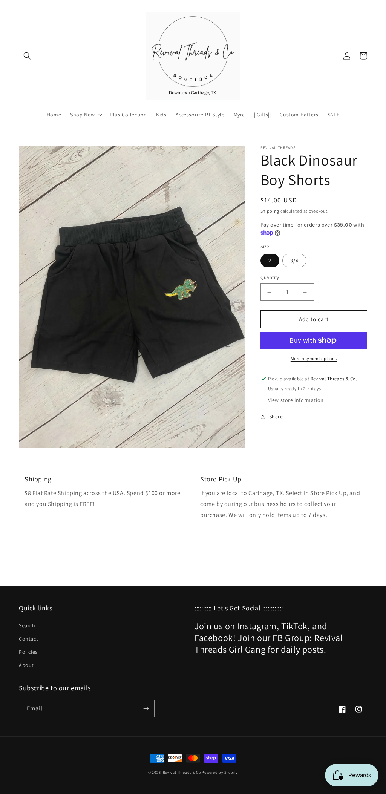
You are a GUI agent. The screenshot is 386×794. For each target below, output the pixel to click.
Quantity (269, 277)
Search (27, 625)
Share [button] (276, 416)
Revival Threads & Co (182, 772)
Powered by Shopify (220, 772)
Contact (28, 638)
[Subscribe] (146, 708)
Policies (28, 651)
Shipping (270, 211)
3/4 (294, 260)
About (26, 665)
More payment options (314, 358)
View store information (296, 400)
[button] (27, 56)
